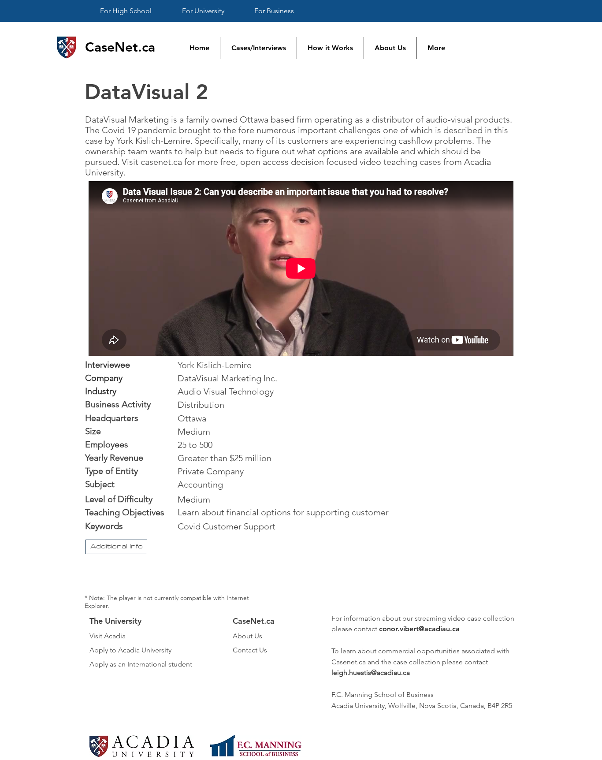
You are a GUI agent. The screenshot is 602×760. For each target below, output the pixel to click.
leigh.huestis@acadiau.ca (370, 672)
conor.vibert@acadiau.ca (419, 629)
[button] (116, 547)
